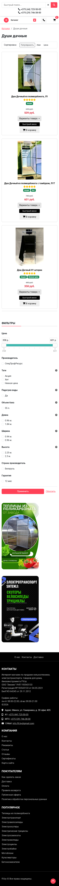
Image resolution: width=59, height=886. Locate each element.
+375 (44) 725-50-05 (30, 9)
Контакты (27, 657)
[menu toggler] (34, 20)
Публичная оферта (11, 794)
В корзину (30, 130)
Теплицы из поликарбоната (16, 813)
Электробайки (9, 848)
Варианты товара (28, 118)
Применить (23, 491)
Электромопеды (10, 840)
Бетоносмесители (11, 862)
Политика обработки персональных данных (24, 799)
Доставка (38, 657)
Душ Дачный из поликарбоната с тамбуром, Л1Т (29, 183)
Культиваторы (9, 857)
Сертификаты (9, 758)
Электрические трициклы (15, 831)
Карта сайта (8, 763)
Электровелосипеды (12, 822)
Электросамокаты (11, 835)
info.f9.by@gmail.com (23, 723)
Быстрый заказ (29, 124)
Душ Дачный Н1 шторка (29, 270)
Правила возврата (11, 790)
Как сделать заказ (11, 777)
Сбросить (51, 491)
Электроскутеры (10, 826)
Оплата (5, 786)
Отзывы (6, 754)
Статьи (5, 749)
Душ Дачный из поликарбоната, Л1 (29, 96)
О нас (17, 657)
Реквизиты (7, 745)
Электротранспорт (11, 817)
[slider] (4, 345)
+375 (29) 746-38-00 (30, 12)
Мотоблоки (7, 853)
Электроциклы (9, 844)
